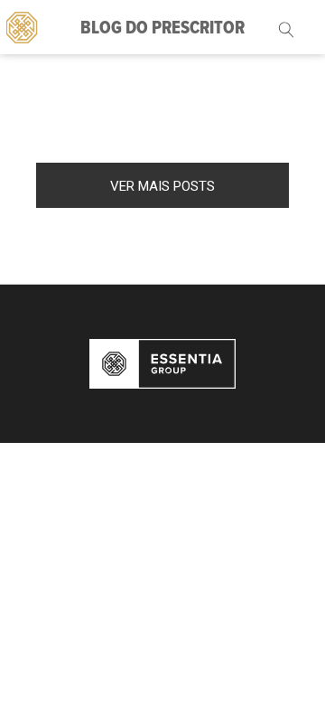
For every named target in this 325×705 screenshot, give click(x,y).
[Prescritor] (22, 26)
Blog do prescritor (162, 29)
